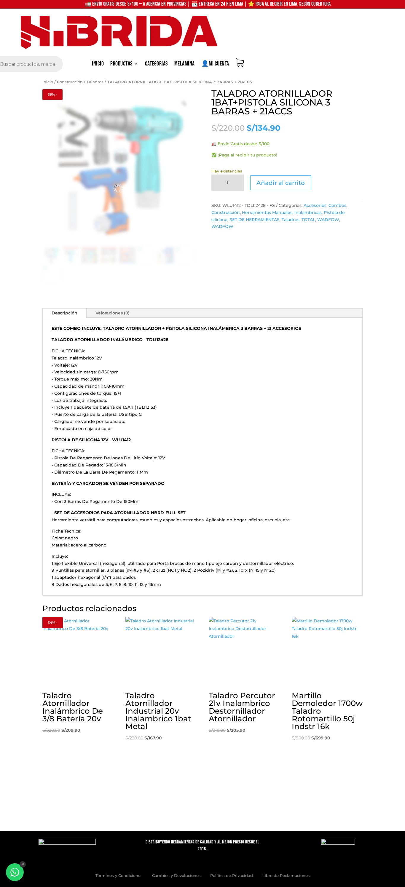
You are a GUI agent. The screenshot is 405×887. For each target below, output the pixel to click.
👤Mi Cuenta (215, 64)
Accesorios (315, 205)
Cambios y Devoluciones (176, 875)
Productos (121, 64)
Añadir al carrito (280, 182)
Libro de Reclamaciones (286, 875)
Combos (337, 205)
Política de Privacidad (231, 875)
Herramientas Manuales (267, 212)
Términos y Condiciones (119, 875)
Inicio (98, 64)
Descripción (64, 313)
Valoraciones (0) (112, 313)
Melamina (184, 64)
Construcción (70, 82)
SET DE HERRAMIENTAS (254, 219)
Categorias (156, 64)
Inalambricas (308, 212)
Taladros (95, 82)
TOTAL (308, 219)
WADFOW (328, 219)
